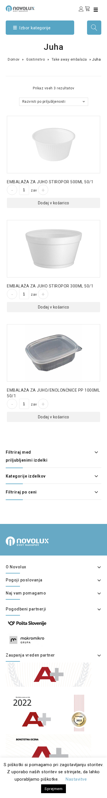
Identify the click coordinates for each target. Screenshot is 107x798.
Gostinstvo (35, 59)
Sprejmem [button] (53, 789)
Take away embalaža (69, 59)
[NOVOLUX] (20, 9)
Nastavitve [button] (76, 779)
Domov (14, 59)
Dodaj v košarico (53, 203)
